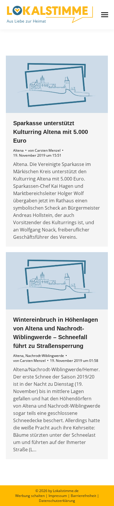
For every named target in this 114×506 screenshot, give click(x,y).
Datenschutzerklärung (57, 500)
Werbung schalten (30, 495)
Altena (18, 150)
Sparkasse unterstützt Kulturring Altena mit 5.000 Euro (50, 132)
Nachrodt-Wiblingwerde (44, 355)
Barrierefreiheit (83, 495)
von (44, 150)
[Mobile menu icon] (104, 14)
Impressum (58, 495)
